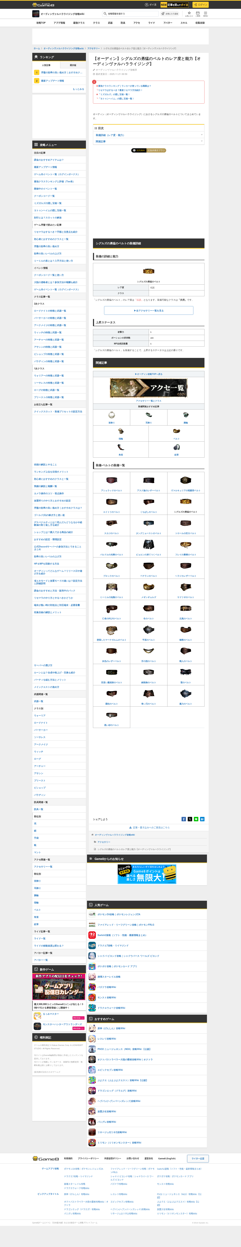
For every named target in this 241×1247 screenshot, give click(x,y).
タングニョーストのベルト (148, 533)
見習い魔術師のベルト (111, 682)
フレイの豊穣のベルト (185, 554)
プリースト (40, 780)
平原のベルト (148, 639)
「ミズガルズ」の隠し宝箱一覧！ (114, 94)
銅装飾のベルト (148, 682)
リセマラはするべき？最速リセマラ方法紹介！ (120, 90)
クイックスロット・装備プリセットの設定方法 (58, 411)
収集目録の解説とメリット (48, 612)
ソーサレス (40, 737)
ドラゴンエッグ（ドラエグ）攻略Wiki (82, 1209)
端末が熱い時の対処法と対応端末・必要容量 (57, 605)
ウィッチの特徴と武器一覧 (48, 332)
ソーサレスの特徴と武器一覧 (49, 382)
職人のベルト (185, 661)
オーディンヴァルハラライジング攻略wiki (115, 834)
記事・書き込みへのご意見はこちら (151, 827)
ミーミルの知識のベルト (111, 597)
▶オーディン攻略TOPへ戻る (148, 374)
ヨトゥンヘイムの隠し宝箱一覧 (50, 210)
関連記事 (101, 141)
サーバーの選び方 (43, 665)
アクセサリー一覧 (43, 866)
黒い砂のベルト (111, 725)
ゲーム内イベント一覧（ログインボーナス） (57, 174)
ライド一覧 (40, 938)
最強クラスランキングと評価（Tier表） (54, 181)
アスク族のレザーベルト (148, 490)
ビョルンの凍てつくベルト (148, 554)
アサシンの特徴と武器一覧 (48, 346)
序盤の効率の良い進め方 (46, 246)
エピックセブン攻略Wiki (122, 1201)
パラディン (40, 794)
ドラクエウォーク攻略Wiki (76, 1188)
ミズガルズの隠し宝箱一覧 (48, 203)
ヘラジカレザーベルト (185, 575)
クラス (96, 22)
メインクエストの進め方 (46, 686)
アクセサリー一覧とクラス (148, 400)
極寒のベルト (185, 639)
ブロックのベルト (111, 575)
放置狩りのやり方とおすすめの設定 (52, 500)
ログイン (202, 4)
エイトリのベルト (111, 511)
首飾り (112, 422)
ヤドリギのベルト (185, 597)
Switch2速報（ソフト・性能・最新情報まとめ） (180, 1168)
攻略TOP (41, 22)
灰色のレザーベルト (111, 661)
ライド (151, 22)
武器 (110, 22)
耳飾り (149, 422)
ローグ (37, 758)
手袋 (36, 837)
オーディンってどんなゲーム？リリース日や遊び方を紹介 (58, 572)
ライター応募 (198, 1158)
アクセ (136, 22)
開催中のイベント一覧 (45, 188)
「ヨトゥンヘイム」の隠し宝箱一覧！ (116, 98)
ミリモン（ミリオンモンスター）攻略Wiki (177, 1213)
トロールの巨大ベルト (185, 533)
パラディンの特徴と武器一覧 (49, 361)
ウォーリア (40, 715)
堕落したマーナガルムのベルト (111, 639)
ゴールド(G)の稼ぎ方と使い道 (49, 515)
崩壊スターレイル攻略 (74, 1184)
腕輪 (186, 422)
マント (37, 852)
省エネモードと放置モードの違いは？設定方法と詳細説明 (58, 582)
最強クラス (79, 22)
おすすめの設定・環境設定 (48, 539)
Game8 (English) (167, 1158)
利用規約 (68, 1158)
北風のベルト (185, 618)
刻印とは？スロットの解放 (48, 217)
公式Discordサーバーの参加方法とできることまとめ (58, 548)
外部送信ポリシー (112, 1158)
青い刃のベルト (148, 703)
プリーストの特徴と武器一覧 (49, 397)
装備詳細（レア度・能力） (110, 135)
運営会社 (148, 1158)
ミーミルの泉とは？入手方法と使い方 (53, 260)
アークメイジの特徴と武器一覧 (50, 325)
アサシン (38, 773)
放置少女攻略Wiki (165, 1209)
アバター (167, 22)
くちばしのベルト (148, 511)
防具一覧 (38, 809)
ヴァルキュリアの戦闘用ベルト (186, 490)
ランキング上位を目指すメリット (51, 471)
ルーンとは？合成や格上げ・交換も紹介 (54, 672)
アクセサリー (104, 841)
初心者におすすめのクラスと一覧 (51, 239)
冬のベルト (148, 618)
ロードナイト (41, 722)
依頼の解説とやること (45, 464)
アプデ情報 (59, 22)
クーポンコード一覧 (44, 195)
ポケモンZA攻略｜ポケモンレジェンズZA (83, 1168)
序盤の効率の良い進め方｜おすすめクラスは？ (58, 507)
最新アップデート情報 (52, 80)
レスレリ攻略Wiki (118, 1194)
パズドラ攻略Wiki (118, 1184)
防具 (123, 22)
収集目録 (200, 22)
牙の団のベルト (148, 661)
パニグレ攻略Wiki (72, 1213)
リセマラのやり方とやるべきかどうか (53, 597)
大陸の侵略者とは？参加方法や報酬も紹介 (56, 282)
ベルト (176, 438)
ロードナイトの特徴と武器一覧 (50, 310)
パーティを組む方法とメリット (50, 679)
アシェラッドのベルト (111, 490)
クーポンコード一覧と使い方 (49, 275)
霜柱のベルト (111, 703)
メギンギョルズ (148, 597)
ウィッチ (38, 751)
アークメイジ (41, 744)
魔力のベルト (185, 703)
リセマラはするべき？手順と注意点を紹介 (56, 231)
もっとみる (78, 89)
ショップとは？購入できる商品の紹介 (53, 532)
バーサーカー (41, 729)
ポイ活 (152, 4)
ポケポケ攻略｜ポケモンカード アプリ (175, 1176)
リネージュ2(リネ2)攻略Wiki (123, 1213)
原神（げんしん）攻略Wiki (76, 1194)
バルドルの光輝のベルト (111, 554)
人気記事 (46, 65)
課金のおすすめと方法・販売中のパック (54, 590)
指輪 (121, 438)
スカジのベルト (111, 533)
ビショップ (40, 787)
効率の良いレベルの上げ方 (48, 253)
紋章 (176, 454)
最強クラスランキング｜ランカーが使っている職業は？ (124, 85)
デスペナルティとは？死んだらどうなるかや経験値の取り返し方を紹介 (58, 523)
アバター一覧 (41, 959)
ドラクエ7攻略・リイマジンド (78, 1176)
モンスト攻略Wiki (165, 1184)
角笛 (121, 454)
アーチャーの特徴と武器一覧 (49, 339)
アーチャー (40, 766)
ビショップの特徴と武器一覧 (49, 354)
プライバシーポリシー (88, 1158)
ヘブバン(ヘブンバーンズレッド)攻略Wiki (130, 1209)
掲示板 (73, 65)
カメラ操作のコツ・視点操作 (49, 493)
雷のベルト (185, 682)
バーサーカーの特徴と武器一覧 (50, 317)
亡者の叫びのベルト (111, 618)
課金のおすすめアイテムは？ (49, 159)
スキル (183, 22)
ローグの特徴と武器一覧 (46, 390)
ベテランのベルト (148, 575)
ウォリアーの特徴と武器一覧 (49, 375)
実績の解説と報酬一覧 (45, 486)
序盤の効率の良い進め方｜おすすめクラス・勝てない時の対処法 (63, 72)
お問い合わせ (132, 1158)
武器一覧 (38, 701)
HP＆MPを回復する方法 (46, 563)
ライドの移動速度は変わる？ (49, 945)
